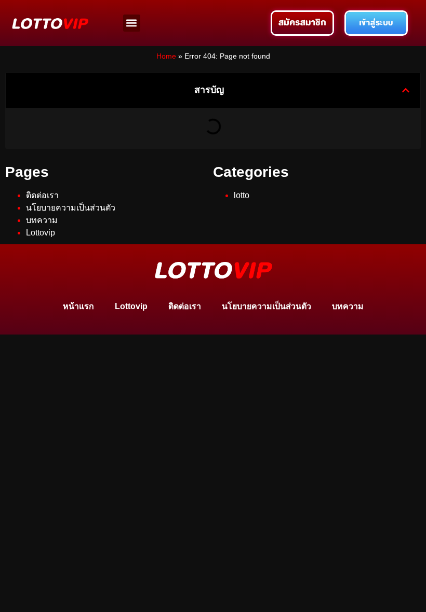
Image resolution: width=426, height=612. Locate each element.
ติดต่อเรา (42, 195)
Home (166, 56)
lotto (241, 195)
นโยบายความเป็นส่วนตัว (70, 207)
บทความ (42, 220)
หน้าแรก (78, 306)
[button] (131, 23)
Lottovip (40, 232)
